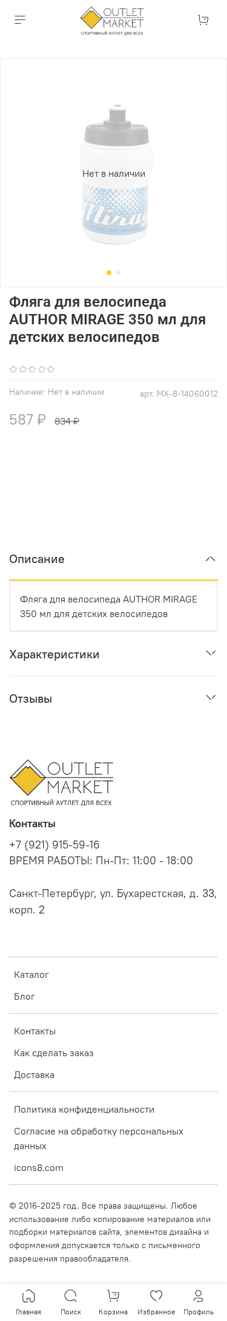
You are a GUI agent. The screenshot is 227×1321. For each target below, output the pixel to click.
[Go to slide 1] (109, 272)
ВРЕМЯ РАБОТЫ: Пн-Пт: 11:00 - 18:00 (101, 860)
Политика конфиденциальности (84, 1109)
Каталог (31, 974)
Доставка (34, 1074)
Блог (24, 996)
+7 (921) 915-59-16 (54, 845)
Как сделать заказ (54, 1052)
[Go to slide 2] (118, 272)
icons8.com (39, 1167)
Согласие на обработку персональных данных (98, 1138)
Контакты (35, 1031)
